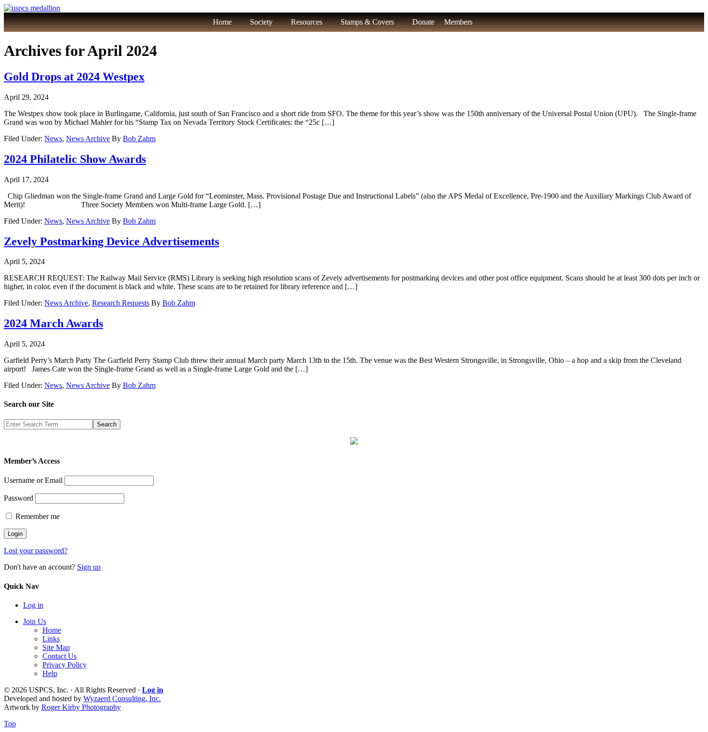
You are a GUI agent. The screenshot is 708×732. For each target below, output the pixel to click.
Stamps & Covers (367, 22)
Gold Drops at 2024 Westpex (74, 76)
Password (18, 498)
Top (10, 723)
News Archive (88, 138)
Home (222, 22)
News (53, 138)
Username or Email (33, 480)
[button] (493, 22)
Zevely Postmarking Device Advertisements (111, 241)
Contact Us (59, 656)
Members (458, 22)
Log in (33, 605)
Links (51, 639)
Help (49, 673)
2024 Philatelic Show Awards (75, 159)
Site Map (56, 647)
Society (261, 22)
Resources (306, 22)
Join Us (34, 621)
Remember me (36, 516)
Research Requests (120, 303)
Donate (423, 22)
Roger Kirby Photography (81, 707)
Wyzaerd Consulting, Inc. (122, 698)
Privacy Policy (64, 665)
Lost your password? (35, 550)
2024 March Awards (53, 323)
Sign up (89, 567)
